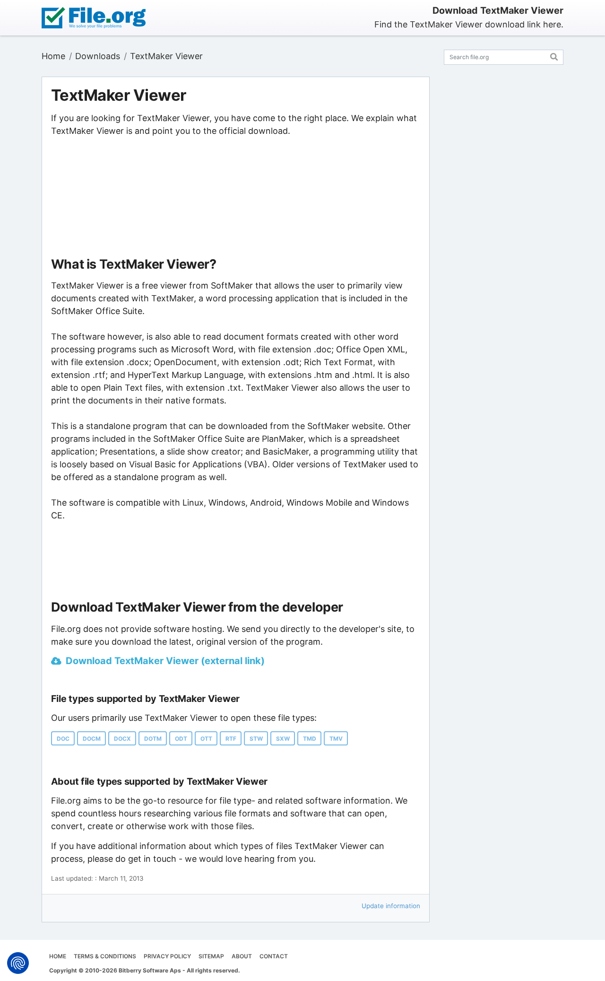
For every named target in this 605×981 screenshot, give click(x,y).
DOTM (153, 738)
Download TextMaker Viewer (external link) (165, 660)
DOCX (122, 738)
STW (256, 738)
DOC (63, 738)
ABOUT (242, 956)
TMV (336, 738)
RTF (230, 738)
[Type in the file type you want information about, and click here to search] (554, 55)
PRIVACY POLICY (167, 956)
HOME (57, 956)
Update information (391, 906)
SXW (283, 738)
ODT (181, 738)
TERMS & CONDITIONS (105, 956)
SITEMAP (211, 956)
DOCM (92, 738)
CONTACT (273, 956)
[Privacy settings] (18, 963)
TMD (309, 738)
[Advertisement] (235, 197)
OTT (206, 738)
